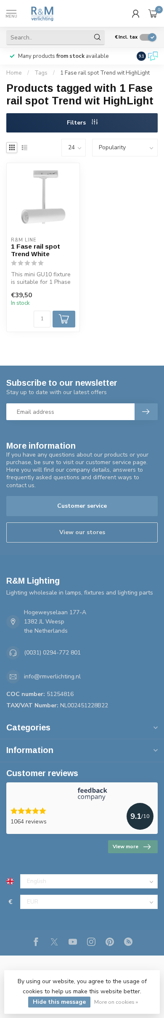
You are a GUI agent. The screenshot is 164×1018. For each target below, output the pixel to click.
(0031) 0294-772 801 (52, 653)
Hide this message (59, 1002)
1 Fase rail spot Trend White (35, 250)
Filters (77, 123)
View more (125, 846)
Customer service (82, 506)
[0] (153, 13)
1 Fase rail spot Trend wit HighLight (105, 73)
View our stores (82, 532)
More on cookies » (116, 1001)
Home (14, 73)
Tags (41, 73)
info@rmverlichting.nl (52, 676)
